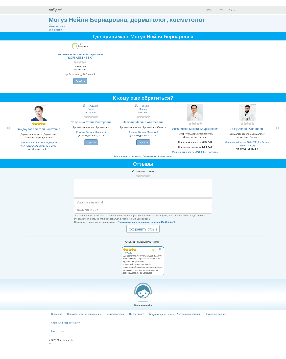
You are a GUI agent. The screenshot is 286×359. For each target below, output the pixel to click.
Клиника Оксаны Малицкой (91, 132)
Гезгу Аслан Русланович (247, 128)
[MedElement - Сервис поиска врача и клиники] (55, 10)
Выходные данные (216, 313)
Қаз (53, 330)
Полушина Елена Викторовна (91, 122)
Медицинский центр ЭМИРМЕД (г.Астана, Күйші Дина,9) (247, 143)
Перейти (80, 81)
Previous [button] (8, 128)
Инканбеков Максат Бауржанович (195, 128)
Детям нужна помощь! (188, 313)
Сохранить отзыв (143, 228)
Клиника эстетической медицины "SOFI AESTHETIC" (80, 56)
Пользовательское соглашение (84, 313)
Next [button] (277, 128)
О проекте (56, 313)
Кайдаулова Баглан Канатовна (38, 129)
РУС (220, 10)
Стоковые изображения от (65, 322)
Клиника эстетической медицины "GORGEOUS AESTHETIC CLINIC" (38, 144)
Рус (62, 330)
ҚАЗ (208, 10)
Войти (231, 10)
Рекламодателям (115, 313)
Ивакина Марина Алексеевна (143, 122)
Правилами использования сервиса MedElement (146, 222)
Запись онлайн (143, 305)
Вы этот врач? (136, 313)
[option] (143, 128)
